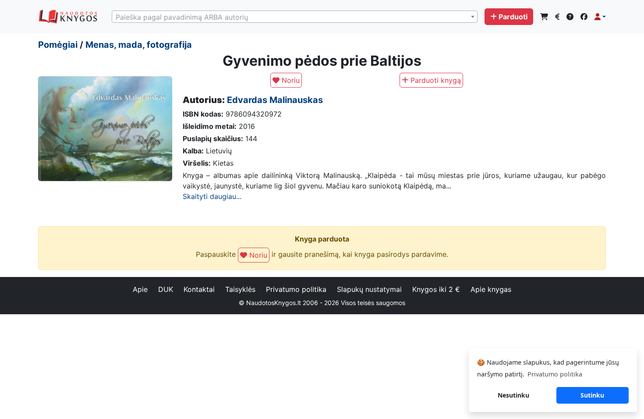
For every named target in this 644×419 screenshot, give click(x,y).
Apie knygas (491, 289)
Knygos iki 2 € (436, 289)
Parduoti (513, 16)
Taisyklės (240, 289)
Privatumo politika (296, 289)
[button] (600, 16)
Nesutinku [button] (513, 395)
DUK (165, 289)
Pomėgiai (58, 44)
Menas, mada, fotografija (138, 44)
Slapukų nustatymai (369, 289)
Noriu (290, 80)
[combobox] (295, 17)
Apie (140, 289)
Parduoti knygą (434, 80)
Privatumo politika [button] (554, 374)
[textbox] (294, 17)
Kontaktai (199, 289)
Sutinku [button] (592, 395)
